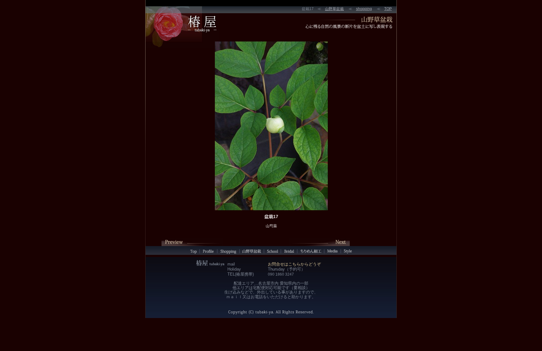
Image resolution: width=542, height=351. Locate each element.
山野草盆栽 (334, 9)
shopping (364, 9)
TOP (388, 9)
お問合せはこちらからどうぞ (294, 264)
